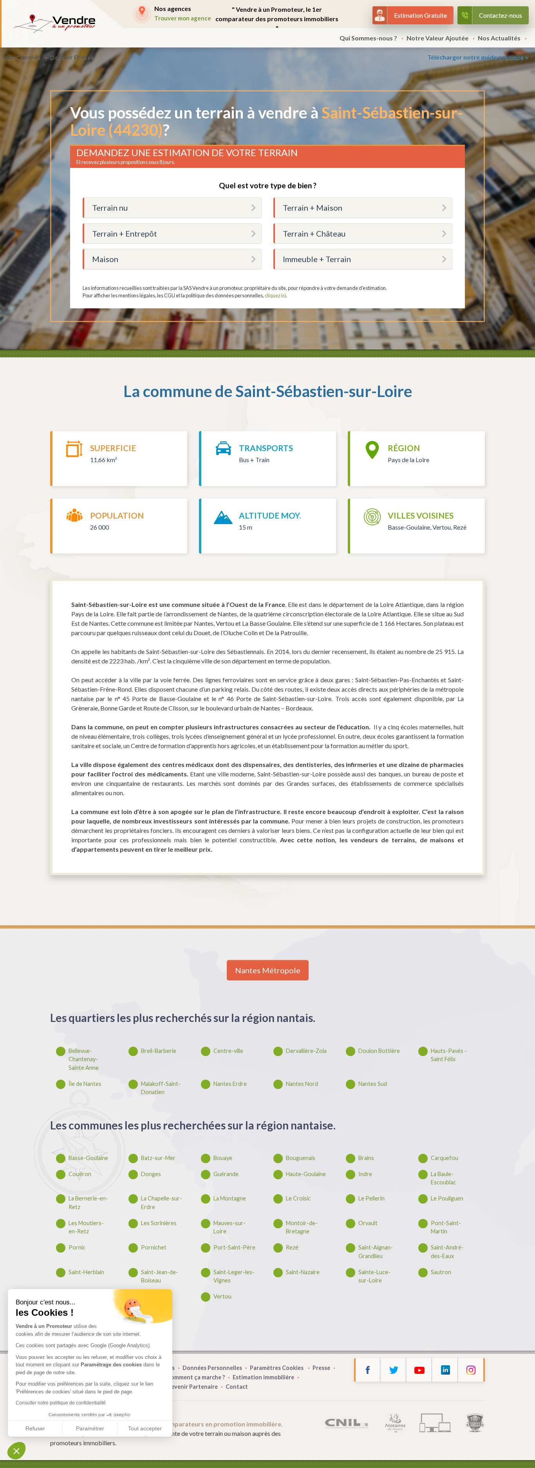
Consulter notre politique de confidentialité (61, 1403)
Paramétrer (90, 1428)
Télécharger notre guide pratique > (478, 57)
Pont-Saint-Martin (446, 1227)
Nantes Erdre (230, 1083)
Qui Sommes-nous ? (368, 38)
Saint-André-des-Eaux (447, 1251)
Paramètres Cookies (277, 1367)
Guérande (226, 1174)
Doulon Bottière (379, 1050)
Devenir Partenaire (192, 1386)
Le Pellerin (371, 1198)
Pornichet (153, 1247)
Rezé (292, 1247)
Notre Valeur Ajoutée (437, 38)
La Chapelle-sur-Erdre (161, 1202)
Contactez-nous (500, 15)
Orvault (368, 1223)
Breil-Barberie (158, 1050)
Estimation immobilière (263, 1377)
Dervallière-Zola (306, 1050)
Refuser (35, 1428)
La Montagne (229, 1198)
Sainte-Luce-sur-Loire (374, 1276)
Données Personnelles (212, 1367)
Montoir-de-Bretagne (302, 1227)
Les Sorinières (159, 1223)
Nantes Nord (302, 1083)
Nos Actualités (499, 38)
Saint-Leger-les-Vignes (234, 1276)
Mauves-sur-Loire (229, 1227)
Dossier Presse (72, 57)
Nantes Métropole (267, 970)
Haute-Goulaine (306, 1174)
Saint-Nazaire (303, 1272)
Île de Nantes (85, 1083)
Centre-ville (228, 1050)
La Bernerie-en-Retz (88, 1202)
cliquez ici (275, 295)
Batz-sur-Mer (158, 1158)
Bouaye (222, 1158)
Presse (321, 1367)
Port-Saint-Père (234, 1247)
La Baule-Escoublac (443, 1178)
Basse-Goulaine (88, 1158)
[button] (16, 1450)
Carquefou (444, 1158)
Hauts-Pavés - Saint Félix (449, 1055)
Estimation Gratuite (420, 15)
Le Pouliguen (447, 1198)
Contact (237, 1386)
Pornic (77, 1247)
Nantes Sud (372, 1083)
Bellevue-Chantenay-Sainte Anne (84, 1059)
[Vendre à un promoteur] (54, 24)
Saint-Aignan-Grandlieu (375, 1251)
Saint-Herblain (86, 1272)
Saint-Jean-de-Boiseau (159, 1276)
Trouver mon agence (182, 18)
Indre (365, 1174)
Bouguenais (300, 1158)
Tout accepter (145, 1428)
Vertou (222, 1296)
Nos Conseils (22, 57)
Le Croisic (298, 1198)
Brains (366, 1158)
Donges (151, 1174)
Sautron (441, 1272)
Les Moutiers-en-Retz (86, 1227)
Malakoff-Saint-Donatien (161, 1088)
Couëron (80, 1174)
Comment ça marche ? (196, 1377)
